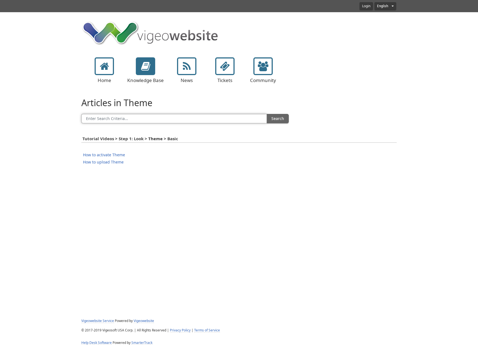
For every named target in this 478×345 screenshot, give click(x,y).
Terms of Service (207, 330)
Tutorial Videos (98, 138)
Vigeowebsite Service (97, 321)
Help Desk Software (96, 343)
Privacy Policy (180, 330)
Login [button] (366, 6)
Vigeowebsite (144, 321)
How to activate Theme (104, 155)
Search (277, 118)
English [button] (383, 6)
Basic (172, 138)
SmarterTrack (141, 343)
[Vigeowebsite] (150, 32)
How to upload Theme (103, 162)
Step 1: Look (132, 138)
